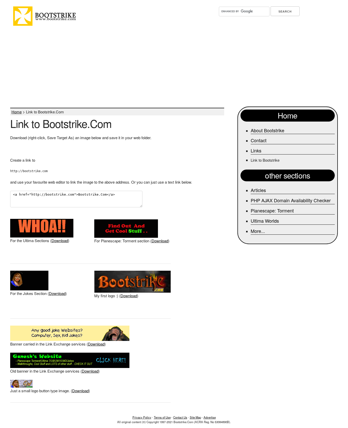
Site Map (195, 417)
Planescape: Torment (272, 210)
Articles (258, 190)
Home (16, 111)
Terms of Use (162, 417)
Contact (258, 140)
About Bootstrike (267, 130)
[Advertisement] (167, 67)
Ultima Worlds (265, 220)
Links (256, 150)
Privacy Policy (141, 417)
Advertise (210, 417)
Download (59, 240)
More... (258, 231)
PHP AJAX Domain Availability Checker (291, 200)
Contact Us (180, 417)
